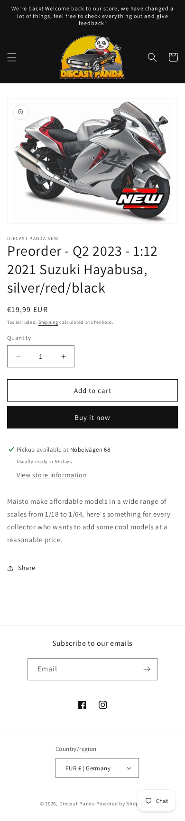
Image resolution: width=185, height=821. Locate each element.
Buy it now (92, 417)
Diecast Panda (77, 803)
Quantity (19, 338)
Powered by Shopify (120, 803)
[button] (11, 57)
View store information (52, 475)
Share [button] (27, 567)
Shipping (48, 322)
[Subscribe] (146, 669)
